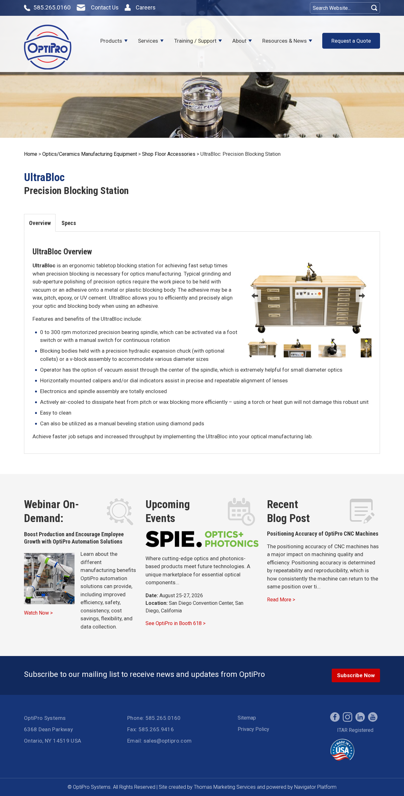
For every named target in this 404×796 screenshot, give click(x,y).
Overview (40, 223)
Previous (254, 295)
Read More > (281, 600)
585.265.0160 (163, 718)
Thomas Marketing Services (225, 787)
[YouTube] (372, 717)
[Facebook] (335, 717)
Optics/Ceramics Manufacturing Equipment (89, 154)
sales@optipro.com (168, 741)
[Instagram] (347, 717)
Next (362, 295)
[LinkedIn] (360, 717)
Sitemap (247, 718)
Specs (69, 223)
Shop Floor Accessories (168, 154)
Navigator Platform (315, 787)
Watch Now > (38, 613)
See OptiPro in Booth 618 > (175, 623)
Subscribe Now (356, 675)
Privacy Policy (253, 729)
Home (30, 154)
